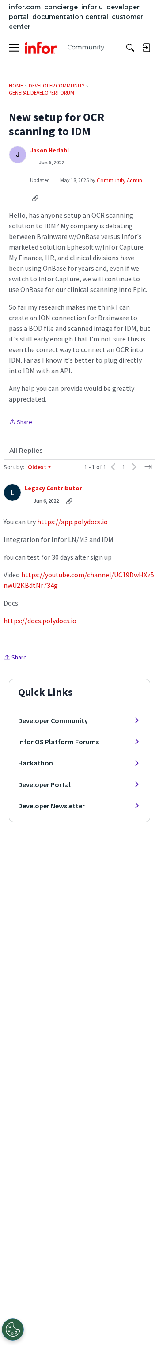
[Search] (130, 47)
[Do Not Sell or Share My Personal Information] (13, 1329)
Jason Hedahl (49, 150)
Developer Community (53, 720)
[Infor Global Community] (64, 47)
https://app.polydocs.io (72, 521)
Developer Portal (44, 784)
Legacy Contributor (53, 488)
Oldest (37, 467)
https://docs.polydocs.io (40, 620)
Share (20, 422)
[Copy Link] (35, 198)
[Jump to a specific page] (148, 467)
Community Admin (119, 180)
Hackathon (35, 762)
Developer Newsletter (51, 805)
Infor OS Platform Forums (58, 741)
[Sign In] (146, 47)
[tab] (26, 450)
